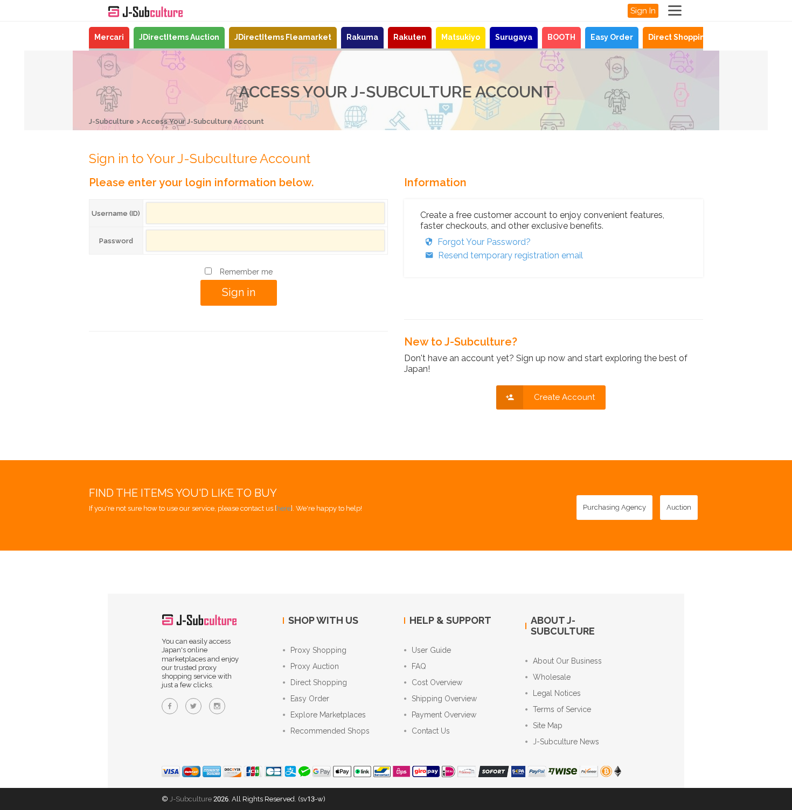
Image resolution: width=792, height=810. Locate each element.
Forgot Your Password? (484, 242)
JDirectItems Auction (179, 37)
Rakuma (362, 37)
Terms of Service (562, 709)
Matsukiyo (460, 37)
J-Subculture (111, 121)
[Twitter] (193, 706)
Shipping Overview (444, 698)
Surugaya (513, 37)
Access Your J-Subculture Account (203, 121)
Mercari (109, 37)
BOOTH (561, 37)
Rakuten (409, 37)
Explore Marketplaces (328, 714)
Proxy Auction (314, 666)
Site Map (547, 725)
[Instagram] (217, 706)
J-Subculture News (566, 741)
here (283, 508)
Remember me (246, 271)
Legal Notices (557, 693)
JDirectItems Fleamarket (282, 37)
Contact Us (431, 731)
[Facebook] (170, 706)
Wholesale (552, 677)
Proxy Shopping (318, 650)
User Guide (431, 650)
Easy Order (611, 37)
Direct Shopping (679, 37)
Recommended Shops (330, 731)
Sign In (643, 11)
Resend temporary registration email (510, 255)
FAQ (419, 666)
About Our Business (567, 661)
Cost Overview (437, 682)
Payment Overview (444, 714)
